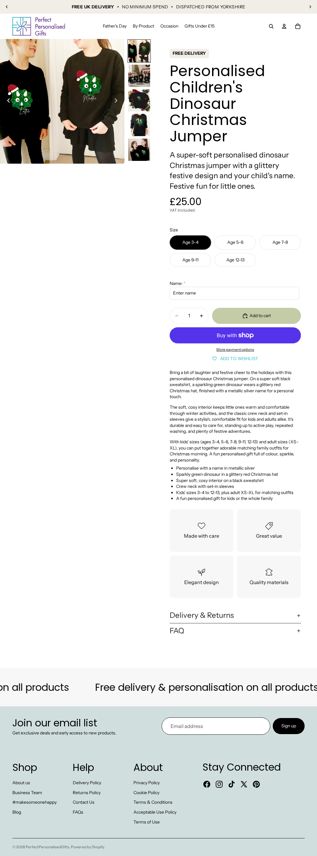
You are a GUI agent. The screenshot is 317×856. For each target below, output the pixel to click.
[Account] (284, 26)
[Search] (271, 26)
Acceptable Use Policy (154, 812)
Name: (176, 283)
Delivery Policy (87, 782)
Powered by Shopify (87, 847)
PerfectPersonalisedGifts (47, 847)
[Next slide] (310, 7)
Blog (16, 812)
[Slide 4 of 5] (139, 125)
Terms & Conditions (152, 802)
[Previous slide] (7, 7)
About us (21, 782)
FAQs (78, 812)
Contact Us (83, 802)
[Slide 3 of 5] (139, 100)
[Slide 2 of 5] (139, 76)
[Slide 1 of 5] (139, 51)
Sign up (288, 726)
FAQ (177, 630)
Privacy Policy (146, 782)
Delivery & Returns (202, 615)
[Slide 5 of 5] (139, 150)
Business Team (27, 792)
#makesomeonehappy (34, 802)
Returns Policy (87, 792)
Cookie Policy (146, 792)
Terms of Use (146, 822)
